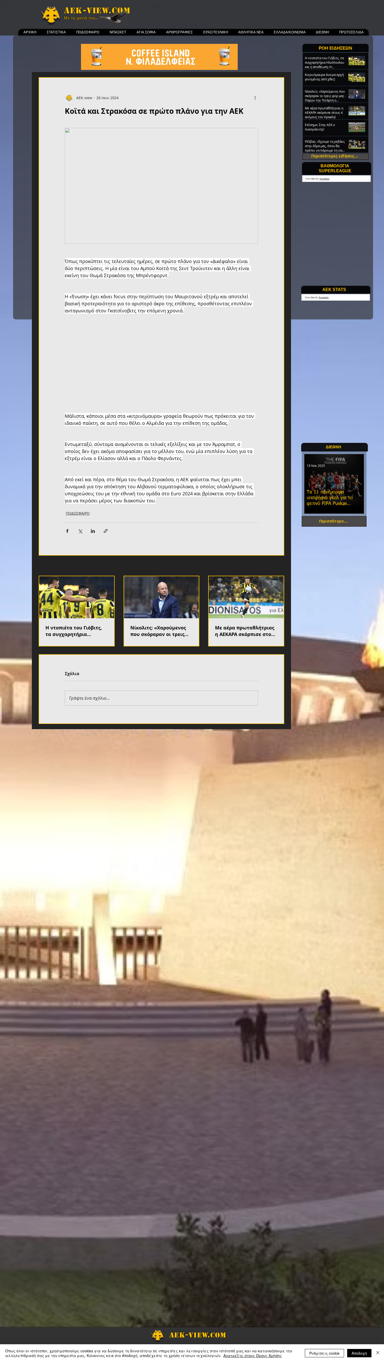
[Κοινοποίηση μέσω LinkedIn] (92, 530)
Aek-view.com (97, 10)
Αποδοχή (359, 1353)
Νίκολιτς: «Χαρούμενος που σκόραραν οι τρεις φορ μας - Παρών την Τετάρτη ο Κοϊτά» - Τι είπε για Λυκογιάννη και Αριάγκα (161, 631)
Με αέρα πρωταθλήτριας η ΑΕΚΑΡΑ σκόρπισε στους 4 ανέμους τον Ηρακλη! (246, 631)
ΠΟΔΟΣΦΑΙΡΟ (78, 513)
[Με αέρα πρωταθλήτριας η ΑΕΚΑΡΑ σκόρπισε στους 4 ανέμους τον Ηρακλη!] (246, 597)
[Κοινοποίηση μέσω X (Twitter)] (80, 530)
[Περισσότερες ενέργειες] (255, 97)
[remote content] (161, 367)
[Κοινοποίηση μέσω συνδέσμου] (105, 530)
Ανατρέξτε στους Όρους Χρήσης (252, 1355)
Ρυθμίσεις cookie (324, 1353)
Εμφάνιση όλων (270, 566)
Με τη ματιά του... (81, 18)
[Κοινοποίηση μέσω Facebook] (67, 530)
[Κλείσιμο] (378, 1353)
